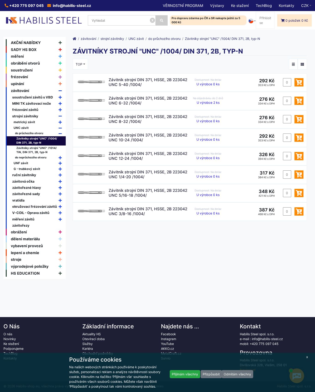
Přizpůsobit (211, 374)
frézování (19, 76)
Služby (87, 344)
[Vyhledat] (161, 20)
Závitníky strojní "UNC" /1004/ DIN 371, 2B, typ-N (36, 140)
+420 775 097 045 (26, 5)
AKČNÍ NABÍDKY (26, 42)
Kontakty (286, 5)
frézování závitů (25, 110)
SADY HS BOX (24, 49)
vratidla (18, 200)
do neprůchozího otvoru (30, 157)
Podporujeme (13, 348)
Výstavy (217, 5)
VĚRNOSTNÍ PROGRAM (183, 5)
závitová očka (23, 181)
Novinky (9, 339)
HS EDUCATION (25, 273)
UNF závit (21, 163)
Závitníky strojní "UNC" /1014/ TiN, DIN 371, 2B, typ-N (36, 150)
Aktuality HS (91, 334)
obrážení (19, 232)
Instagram (168, 339)
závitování (20, 90)
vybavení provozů (27, 246)
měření (17, 56)
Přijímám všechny (185, 374)
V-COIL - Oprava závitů (30, 213)
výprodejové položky (29, 266)
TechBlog (264, 5)
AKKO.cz (167, 348)
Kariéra (87, 348)
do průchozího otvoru (29, 133)
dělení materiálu (25, 239)
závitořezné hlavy (26, 188)
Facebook (168, 334)
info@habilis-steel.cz (71, 5)
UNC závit (21, 128)
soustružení (22, 70)
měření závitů (23, 219)
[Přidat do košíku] (298, 82)
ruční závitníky (24, 175)
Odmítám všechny (237, 374)
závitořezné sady (26, 194)
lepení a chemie (25, 252)
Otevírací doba (93, 339)
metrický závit (24, 122)
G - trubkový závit (27, 169)
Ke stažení (240, 5)
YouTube (167, 344)
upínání (17, 83)
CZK (305, 5)
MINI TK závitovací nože (31, 103)
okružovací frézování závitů (34, 206)
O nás (7, 334)
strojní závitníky (25, 116)
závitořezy (20, 225)
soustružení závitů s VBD (32, 97)
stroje (16, 259)
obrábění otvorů (25, 63)
